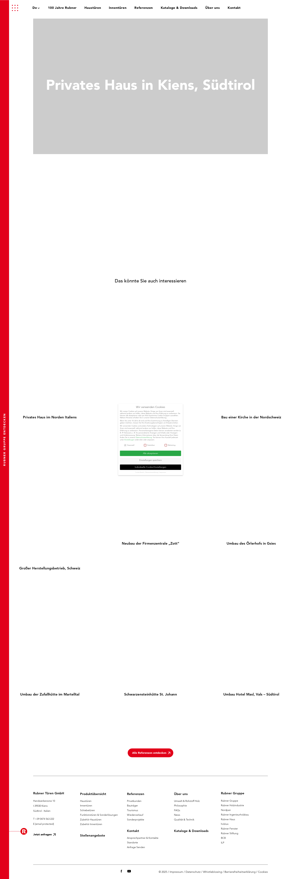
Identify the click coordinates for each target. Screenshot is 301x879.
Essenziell (130, 445)
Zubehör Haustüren (90, 819)
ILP (222, 842)
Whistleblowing (212, 871)
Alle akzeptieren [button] (150, 453)
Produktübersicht (93, 794)
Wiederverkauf (135, 814)
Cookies (263, 871)
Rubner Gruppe (229, 800)
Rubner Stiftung (229, 833)
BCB (223, 837)
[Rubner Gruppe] (276, 7)
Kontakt (133, 831)
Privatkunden (134, 800)
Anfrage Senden (136, 847)
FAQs (177, 810)
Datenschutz (193, 871)
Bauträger (132, 805)
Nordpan (226, 810)
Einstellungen (129, 440)
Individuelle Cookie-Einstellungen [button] (150, 467)
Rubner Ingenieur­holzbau (235, 814)
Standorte (132, 842)
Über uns (181, 794)
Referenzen (135, 794)
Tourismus (132, 810)
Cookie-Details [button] (139, 472)
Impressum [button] (163, 472)
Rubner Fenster (229, 828)
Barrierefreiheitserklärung (239, 871)
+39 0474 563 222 (44, 818)
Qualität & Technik (184, 819)
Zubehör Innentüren (91, 824)
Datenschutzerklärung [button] (151, 472)
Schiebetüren (87, 810)
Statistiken (151, 445)
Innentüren (86, 805)
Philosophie (180, 805)
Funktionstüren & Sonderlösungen (99, 814)
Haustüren (85, 800)
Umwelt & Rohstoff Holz (187, 800)
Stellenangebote (92, 835)
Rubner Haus (228, 819)
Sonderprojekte (135, 819)
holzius (224, 823)
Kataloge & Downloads (191, 831)
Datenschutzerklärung (144, 437)
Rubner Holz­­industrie (232, 805)
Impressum (176, 871)
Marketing (171, 445)
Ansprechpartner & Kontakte (142, 837)
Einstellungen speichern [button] (150, 460)
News (177, 814)
